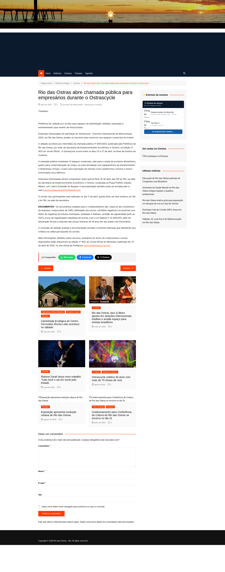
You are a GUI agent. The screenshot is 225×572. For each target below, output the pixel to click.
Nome (41, 471)
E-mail (41, 483)
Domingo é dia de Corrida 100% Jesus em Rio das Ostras (162, 211)
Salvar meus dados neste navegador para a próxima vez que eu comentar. (73, 506)
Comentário (44, 446)
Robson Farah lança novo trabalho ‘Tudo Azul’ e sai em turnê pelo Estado (61, 379)
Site (40, 495)
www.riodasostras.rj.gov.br (97, 245)
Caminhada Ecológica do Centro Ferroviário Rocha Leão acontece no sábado (60, 324)
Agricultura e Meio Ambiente (53, 312)
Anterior (47, 268)
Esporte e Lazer (73, 312)
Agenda (89, 73)
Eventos (98, 105)
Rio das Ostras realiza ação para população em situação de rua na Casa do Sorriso (162, 202)
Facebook (86, 257)
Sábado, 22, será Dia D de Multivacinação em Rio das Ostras (161, 221)
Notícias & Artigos (110, 372)
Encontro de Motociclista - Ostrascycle (78, 105)
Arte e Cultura (98, 407)
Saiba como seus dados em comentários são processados (107, 522)
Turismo (78, 73)
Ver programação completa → (163, 131)
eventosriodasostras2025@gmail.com (61, 190)
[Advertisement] (112, 50)
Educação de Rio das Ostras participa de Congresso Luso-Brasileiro (161, 180)
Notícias (57, 73)
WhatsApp (68, 257)
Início (48, 73)
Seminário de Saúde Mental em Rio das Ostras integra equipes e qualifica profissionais (160, 191)
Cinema (68, 73)
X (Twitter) (104, 257)
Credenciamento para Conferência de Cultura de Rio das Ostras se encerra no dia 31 (112, 415)
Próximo (126, 268)
